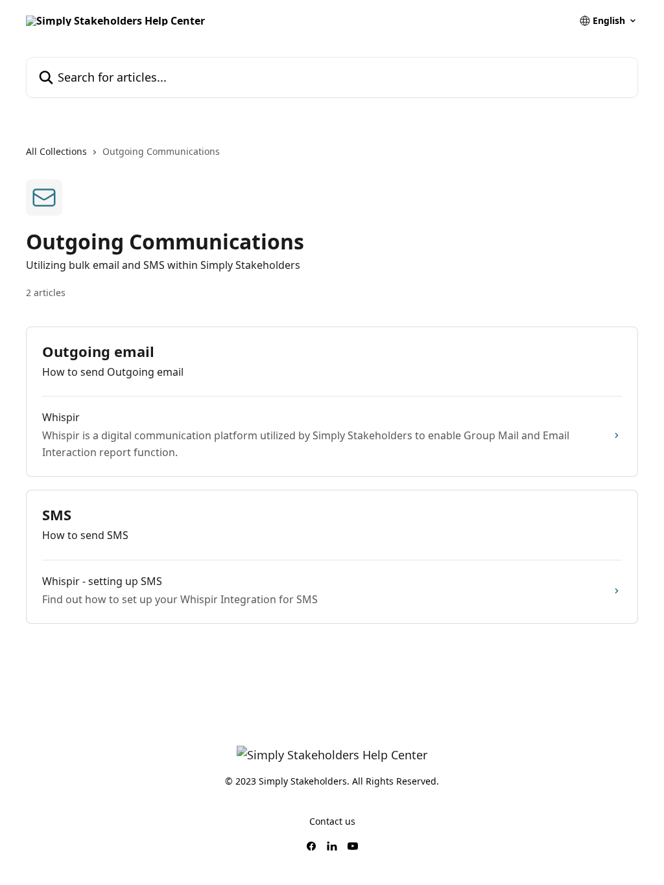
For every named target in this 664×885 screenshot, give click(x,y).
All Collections (56, 151)
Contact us (332, 821)
